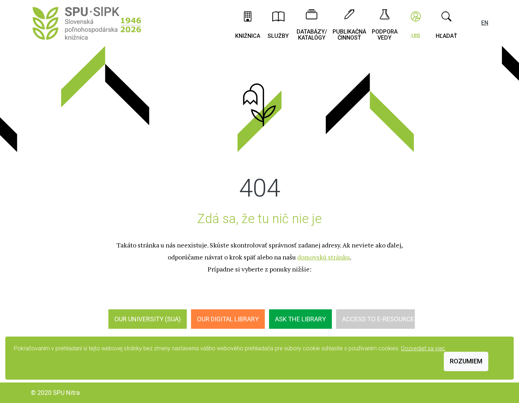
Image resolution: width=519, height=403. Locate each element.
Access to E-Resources (380, 319)
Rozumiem (466, 361)
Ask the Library (300, 319)
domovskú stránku (323, 257)
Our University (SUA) (147, 319)
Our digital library (228, 319)
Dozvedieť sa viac (423, 348)
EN (484, 22)
